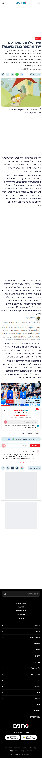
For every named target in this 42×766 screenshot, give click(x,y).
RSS (11, 751)
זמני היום (17, 748)
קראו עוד (10, 401)
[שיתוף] (3, 74)
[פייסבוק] (3, 468)
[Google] (21, 74)
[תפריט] (38, 3)
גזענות (25, 171)
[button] (39, 382)
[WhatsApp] (17, 74)
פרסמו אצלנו (34, 748)
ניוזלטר (21, 618)
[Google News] (22, 468)
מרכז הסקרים (21, 603)
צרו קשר (24, 748)
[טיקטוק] (17, 468)
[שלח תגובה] (4, 446)
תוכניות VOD (21, 611)
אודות (17, 751)
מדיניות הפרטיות (26, 751)
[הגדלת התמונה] (38, 319)
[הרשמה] (5, 422)
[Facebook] (7, 74)
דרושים (21, 607)
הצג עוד (21, 462)
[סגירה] (4, 410)
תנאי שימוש (8, 748)
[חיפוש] (3, 3)
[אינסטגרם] (12, 468)
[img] (21, 328)
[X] (12, 74)
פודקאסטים (21, 614)
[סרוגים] (21, 726)
